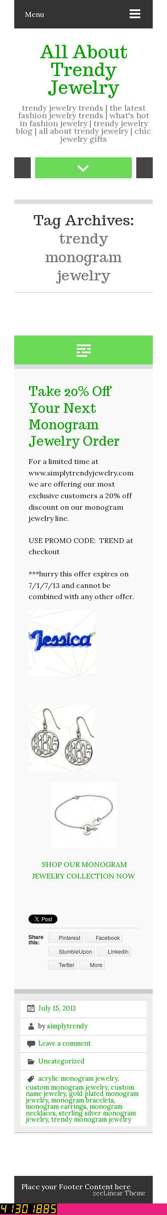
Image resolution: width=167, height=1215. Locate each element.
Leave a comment (64, 1043)
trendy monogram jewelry (91, 1119)
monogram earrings (56, 1107)
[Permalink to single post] (83, 349)
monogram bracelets (82, 1100)
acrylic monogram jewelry (78, 1078)
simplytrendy (67, 1026)
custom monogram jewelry (67, 1087)
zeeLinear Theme (119, 1193)
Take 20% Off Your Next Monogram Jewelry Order (74, 416)
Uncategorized (61, 1061)
